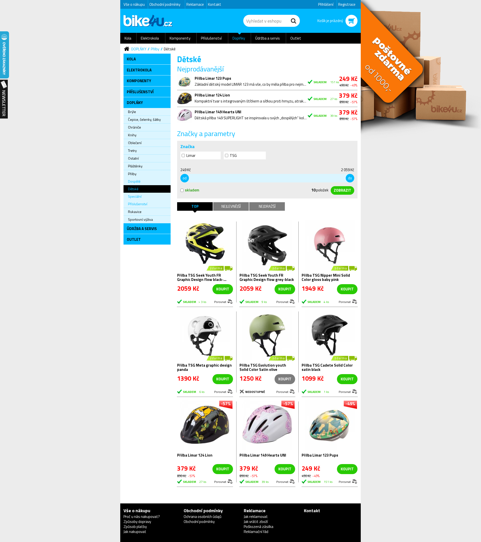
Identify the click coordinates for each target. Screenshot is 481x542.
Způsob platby (135, 526)
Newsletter (4, 99)
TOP (195, 206)
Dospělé (134, 181)
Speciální (135, 196)
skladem (192, 190)
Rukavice (135, 211)
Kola (128, 38)
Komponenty (180, 38)
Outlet (295, 38)
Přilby (155, 49)
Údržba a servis (267, 38)
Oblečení (135, 142)
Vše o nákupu (134, 4)
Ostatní (133, 158)
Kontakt (214, 4)
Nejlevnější (231, 206)
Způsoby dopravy (137, 521)
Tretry (132, 150)
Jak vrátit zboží (256, 521)
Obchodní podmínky (164, 4)
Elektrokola (150, 38)
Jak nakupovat (135, 531)
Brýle (132, 111)
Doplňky (238, 38)
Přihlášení (325, 4)
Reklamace (195, 4)
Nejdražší (267, 206)
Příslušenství (211, 38)
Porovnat (220, 301)
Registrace (346, 4)
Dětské (170, 49)
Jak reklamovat (256, 516)
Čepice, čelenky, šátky (144, 119)
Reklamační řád (256, 531)
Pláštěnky (135, 166)
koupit (222, 289)
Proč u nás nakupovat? (142, 516)
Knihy (132, 135)
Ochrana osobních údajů (202, 516)
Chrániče (134, 127)
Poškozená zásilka (258, 526)
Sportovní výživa (140, 219)
